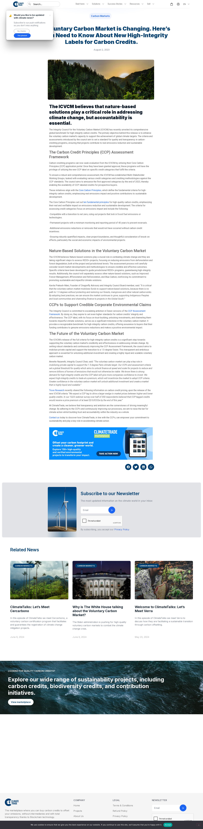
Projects (77, 810)
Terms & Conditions (123, 805)
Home (76, 805)
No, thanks (21, 31)
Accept (168, 825)
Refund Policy (120, 810)
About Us (78, 816)
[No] (198, 824)
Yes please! (22, 35)
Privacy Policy (120, 816)
